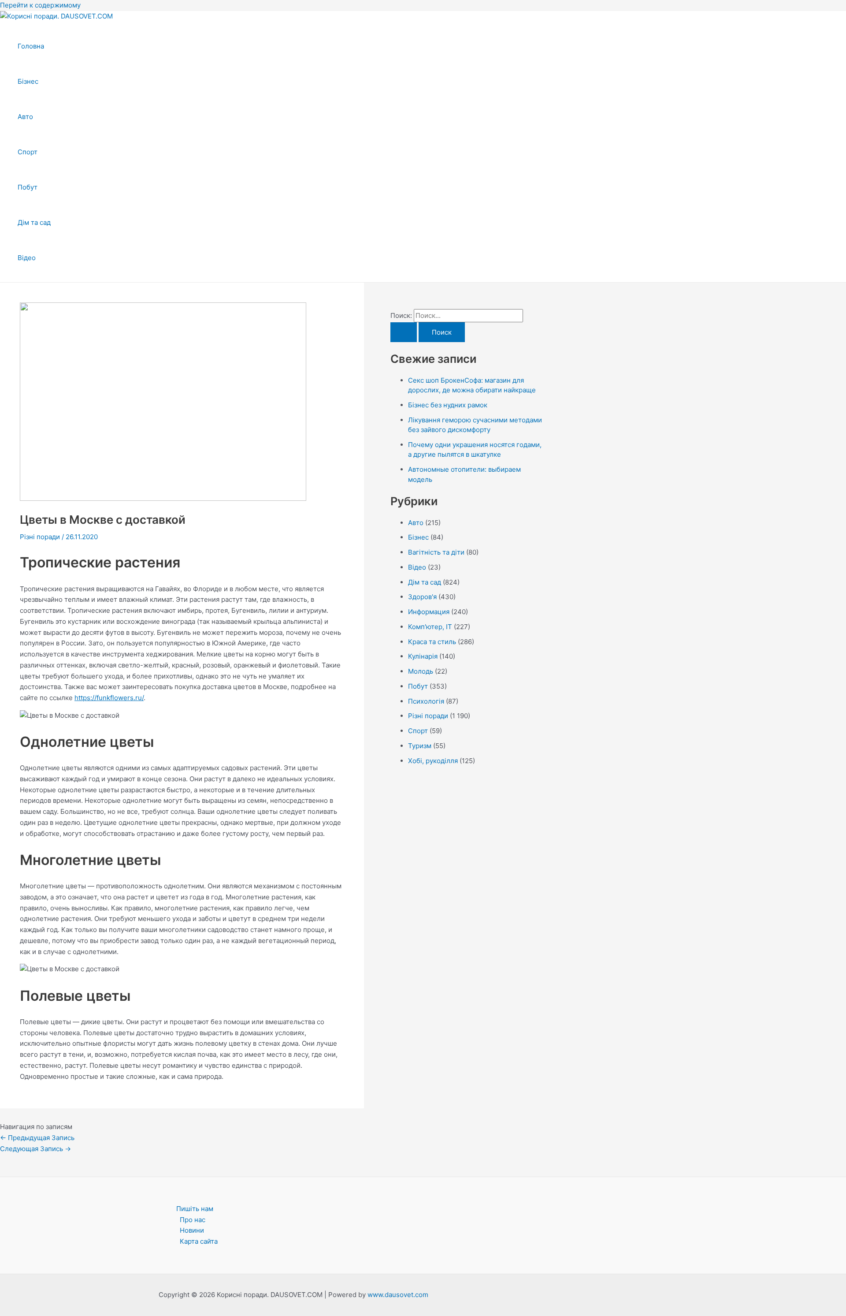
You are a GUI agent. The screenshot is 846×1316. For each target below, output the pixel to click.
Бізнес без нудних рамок (447, 405)
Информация (428, 612)
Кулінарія (423, 656)
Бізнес (28, 81)
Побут (27, 187)
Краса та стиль (432, 641)
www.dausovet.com (397, 1294)
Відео (27, 258)
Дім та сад (34, 222)
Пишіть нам (194, 1208)
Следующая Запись (35, 1149)
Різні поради (40, 537)
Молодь (420, 671)
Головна (31, 46)
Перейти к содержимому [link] (40, 5)
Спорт (27, 152)
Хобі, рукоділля (433, 761)
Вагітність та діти (436, 552)
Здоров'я (422, 597)
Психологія (426, 701)
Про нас (192, 1219)
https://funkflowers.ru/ (109, 697)
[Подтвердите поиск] (403, 332)
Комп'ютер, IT (430, 627)
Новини (192, 1230)
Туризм (419, 746)
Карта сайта (199, 1241)
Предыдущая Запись (37, 1137)
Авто (25, 116)
